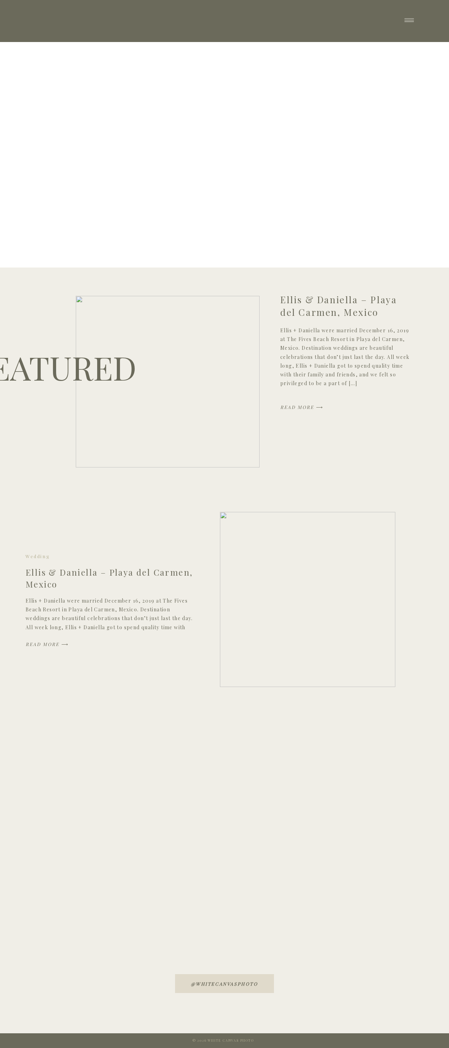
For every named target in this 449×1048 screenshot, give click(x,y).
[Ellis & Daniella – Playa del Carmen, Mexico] (168, 381)
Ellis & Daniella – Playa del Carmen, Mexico (338, 305)
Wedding (38, 556)
